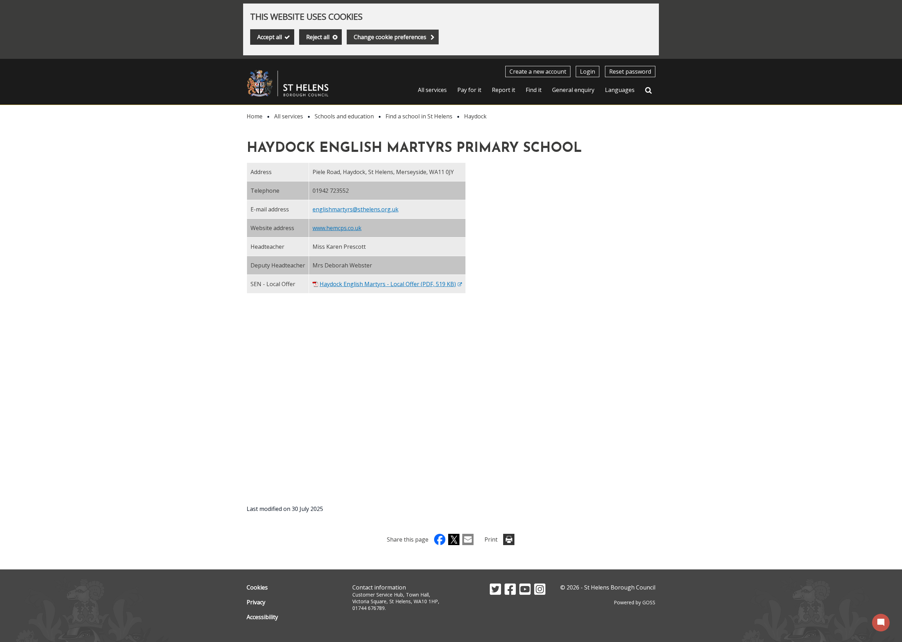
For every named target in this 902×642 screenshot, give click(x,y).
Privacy (256, 602)
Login (587, 71)
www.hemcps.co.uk (337, 228)
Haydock (475, 116)
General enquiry (573, 90)
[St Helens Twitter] (495, 593)
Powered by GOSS (634, 602)
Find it (534, 90)
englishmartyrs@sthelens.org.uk (356, 209)
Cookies (257, 587)
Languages (620, 90)
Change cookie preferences (390, 37)
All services (432, 90)
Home (254, 116)
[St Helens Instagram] (539, 593)
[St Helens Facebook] (510, 593)
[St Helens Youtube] (525, 593)
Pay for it (469, 90)
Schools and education (344, 116)
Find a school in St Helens (418, 116)
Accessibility (262, 617)
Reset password (630, 71)
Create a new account (537, 71)
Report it (503, 90)
